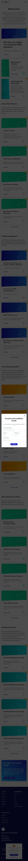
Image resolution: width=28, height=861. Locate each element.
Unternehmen (6, 437)
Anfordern (14, 444)
